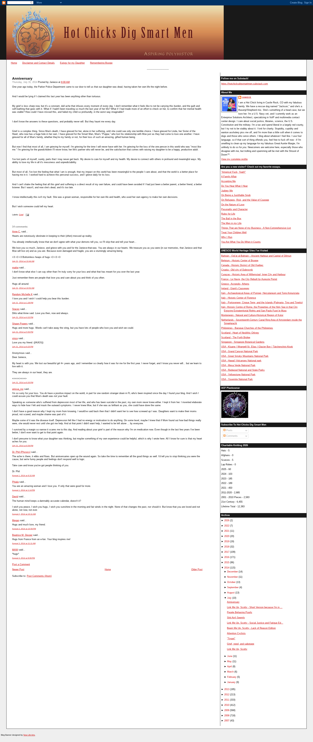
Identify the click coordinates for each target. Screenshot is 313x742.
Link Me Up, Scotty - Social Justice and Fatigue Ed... (255, 622)
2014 (226, 567)
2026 (226, 520)
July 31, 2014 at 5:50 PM (22, 332)
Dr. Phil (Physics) (21, 452)
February (231, 677)
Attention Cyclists (236, 633)
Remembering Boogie (101, 63)
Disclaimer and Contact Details (38, 63)
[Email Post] (27, 215)
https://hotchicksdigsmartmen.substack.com (244, 83)
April (229, 666)
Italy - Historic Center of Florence (238, 297)
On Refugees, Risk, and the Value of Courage (245, 200)
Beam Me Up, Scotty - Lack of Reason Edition (251, 628)
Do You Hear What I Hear (234, 186)
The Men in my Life (231, 223)
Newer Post (18, 569)
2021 (226, 531)
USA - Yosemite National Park (237, 379)
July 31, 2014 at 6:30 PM (22, 382)
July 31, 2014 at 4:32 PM (22, 317)
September (233, 587)
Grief (21, 215)
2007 (226, 720)
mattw (15, 267)
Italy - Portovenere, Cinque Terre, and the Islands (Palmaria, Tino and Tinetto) (262, 302)
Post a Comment (21, 564)
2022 (226, 525)
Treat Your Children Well (234, 232)
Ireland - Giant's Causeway (235, 288)
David (15, 496)
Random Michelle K (22, 294)
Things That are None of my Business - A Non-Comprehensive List (256, 228)
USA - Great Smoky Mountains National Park (244, 356)
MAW (15, 549)
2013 (226, 689)
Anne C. (16, 231)
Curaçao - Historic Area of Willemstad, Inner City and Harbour (253, 274)
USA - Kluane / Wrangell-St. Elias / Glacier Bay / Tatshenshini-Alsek (257, 346)
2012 (226, 694)
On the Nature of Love (232, 204)
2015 (226, 562)
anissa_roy (18, 389)
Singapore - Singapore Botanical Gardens (242, 342)
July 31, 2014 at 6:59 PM (22, 446)
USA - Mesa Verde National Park (238, 365)
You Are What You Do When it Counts (241, 242)
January (231, 682)
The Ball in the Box (231, 218)
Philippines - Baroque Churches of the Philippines (247, 328)
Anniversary (22, 78)
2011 (226, 699)
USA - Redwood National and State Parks (243, 370)
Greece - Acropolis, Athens (235, 284)
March (230, 671)
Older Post (197, 569)
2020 (226, 536)
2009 (226, 710)
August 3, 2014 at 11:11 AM (24, 543)
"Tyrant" (231, 638)
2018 (226, 546)
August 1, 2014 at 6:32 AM (23, 476)
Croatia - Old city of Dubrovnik (237, 269)
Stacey (16, 309)
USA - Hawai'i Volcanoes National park (241, 360)
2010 (226, 705)
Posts (229, 430)
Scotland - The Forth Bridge (235, 337)
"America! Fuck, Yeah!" (233, 172)
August (231, 592)
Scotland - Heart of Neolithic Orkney (240, 332)
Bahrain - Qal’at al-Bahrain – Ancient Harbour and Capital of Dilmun (256, 255)
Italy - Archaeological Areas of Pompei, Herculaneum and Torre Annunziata (260, 293)
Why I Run (226, 237)
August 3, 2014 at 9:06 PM (23, 558)
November (232, 577)
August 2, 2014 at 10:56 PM (24, 529)
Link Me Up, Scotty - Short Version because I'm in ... (254, 607)
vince (15, 338)
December (232, 571)
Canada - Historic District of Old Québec (242, 265)
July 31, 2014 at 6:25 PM (22, 347)
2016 (226, 557)
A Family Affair (229, 176)
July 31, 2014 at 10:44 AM (23, 261)
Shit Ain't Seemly (236, 617)
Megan (15, 520)
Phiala (15, 481)
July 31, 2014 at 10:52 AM (23, 288)
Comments (232, 436)
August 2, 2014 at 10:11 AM (24, 514)
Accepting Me (228, 181)
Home (14, 63)
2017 (226, 552)
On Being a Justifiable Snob (236, 195)
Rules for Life (228, 213)
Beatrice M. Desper (22, 535)
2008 (226, 715)
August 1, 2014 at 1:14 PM (23, 490)
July (229, 597)
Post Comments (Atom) (39, 576)
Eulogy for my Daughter (72, 63)
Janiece (246, 97)
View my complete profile (234, 159)
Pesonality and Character (234, 209)
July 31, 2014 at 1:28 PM (22, 303)
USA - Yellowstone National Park (238, 374)
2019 (226, 541)
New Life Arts (29, 735)
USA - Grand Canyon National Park (239, 351)
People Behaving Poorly (239, 612)
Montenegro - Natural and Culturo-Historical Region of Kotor (252, 315)
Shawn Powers (20, 323)
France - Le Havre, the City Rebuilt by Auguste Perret (249, 279)
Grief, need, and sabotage (240, 643)
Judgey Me (227, 190)
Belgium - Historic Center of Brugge (239, 260)
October (231, 582)
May (229, 661)
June (229, 656)
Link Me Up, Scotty (237, 649)
